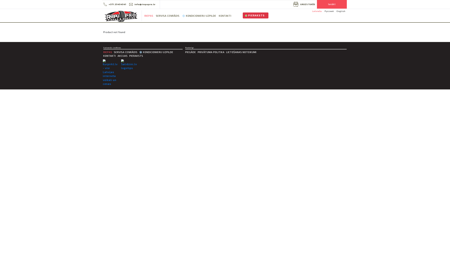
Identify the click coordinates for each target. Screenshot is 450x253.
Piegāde (190, 52)
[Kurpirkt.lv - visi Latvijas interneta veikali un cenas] (111, 72)
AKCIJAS (123, 55)
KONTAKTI (225, 15)
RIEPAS (148, 15)
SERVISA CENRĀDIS (167, 15)
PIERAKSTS (256, 15)
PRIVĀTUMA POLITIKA (211, 52)
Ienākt (332, 4)
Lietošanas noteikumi (241, 52)
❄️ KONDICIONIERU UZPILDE (199, 15)
